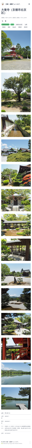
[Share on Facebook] (5, 21)
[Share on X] (2, 21)
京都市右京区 (5, 24)
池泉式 (20, 27)
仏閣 (26, 24)
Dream (20, 443)
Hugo (10, 443)
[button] (29, 4)
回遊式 (3, 27)
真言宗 (25, 27)
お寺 (12, 24)
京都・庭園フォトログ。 (13, 4)
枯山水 (14, 27)
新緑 (9, 27)
